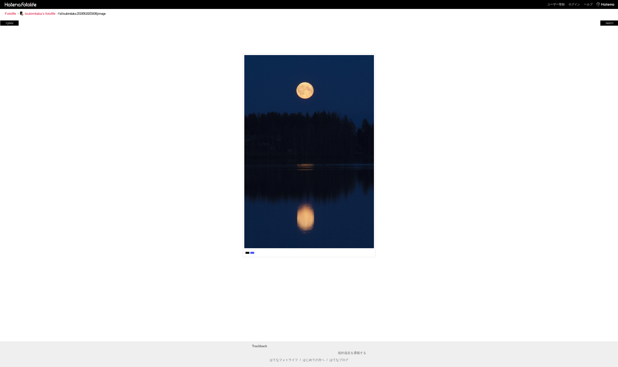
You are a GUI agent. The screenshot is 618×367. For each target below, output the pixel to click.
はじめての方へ (314, 360)
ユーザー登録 (556, 4)
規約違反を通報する (352, 353)
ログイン (574, 4)
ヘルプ (588, 4)
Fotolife (10, 13)
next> (610, 23)
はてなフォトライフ (284, 360)
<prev (10, 23)
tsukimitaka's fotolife (40, 13)
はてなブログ (339, 360)
